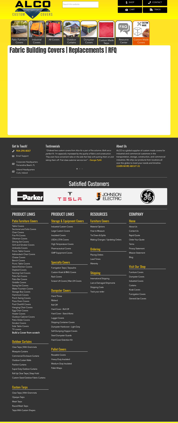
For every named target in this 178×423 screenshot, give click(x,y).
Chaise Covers (18, 258)
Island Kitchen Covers (22, 267)
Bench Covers (18, 261)
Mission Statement (137, 253)
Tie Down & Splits (98, 236)
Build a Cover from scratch (26, 333)
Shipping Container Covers (63, 322)
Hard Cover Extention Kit (61, 340)
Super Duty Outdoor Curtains (24, 369)
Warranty (94, 264)
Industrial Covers (136, 281)
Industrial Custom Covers (62, 227)
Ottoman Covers (19, 239)
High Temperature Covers (62, 244)
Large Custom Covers (60, 231)
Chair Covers (18, 233)
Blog (131, 257)
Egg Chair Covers (20, 311)
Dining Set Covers (20, 242)
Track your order (97, 292)
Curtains (132, 286)
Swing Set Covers (20, 286)
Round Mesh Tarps (20, 406)
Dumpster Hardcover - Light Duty (65, 327)
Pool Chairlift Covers (21, 304)
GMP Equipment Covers (61, 253)
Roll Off (54, 305)
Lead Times (95, 259)
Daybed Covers (19, 270)
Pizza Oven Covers (20, 301)
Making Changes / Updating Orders (105, 240)
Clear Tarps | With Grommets (24, 347)
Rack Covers (56, 277)
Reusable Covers (58, 355)
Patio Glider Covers (21, 320)
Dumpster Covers (136, 277)
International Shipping (99, 279)
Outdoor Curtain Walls (21, 360)
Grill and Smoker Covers (23, 245)
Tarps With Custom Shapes (23, 410)
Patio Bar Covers (19, 279)
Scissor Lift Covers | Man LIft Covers (66, 281)
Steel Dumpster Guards (61, 336)
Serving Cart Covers (21, 273)
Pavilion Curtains (19, 365)
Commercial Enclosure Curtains (25, 356)
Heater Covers (18, 314)
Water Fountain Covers (22, 289)
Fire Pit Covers (18, 236)
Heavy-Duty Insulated (60, 359)
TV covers (16, 329)
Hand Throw (56, 296)
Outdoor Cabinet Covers (23, 317)
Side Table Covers (20, 326)
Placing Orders (96, 255)
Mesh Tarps (17, 402)
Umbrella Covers (19, 248)
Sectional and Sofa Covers (24, 229)
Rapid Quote (134, 236)
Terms (131, 244)
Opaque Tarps (18, 397)
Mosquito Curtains (20, 352)
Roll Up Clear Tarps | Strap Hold (25, 374)
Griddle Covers (19, 283)
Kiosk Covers (134, 290)
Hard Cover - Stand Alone (62, 314)
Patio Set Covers (19, 276)
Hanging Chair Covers (22, 308)
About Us (133, 227)
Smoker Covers (19, 323)
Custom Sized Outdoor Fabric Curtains (28, 378)
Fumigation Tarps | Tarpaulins (63, 268)
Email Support (22, 156)
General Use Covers (137, 299)
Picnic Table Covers (21, 251)
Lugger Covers (57, 318)
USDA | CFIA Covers (60, 240)
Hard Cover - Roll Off (60, 309)
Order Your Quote (136, 240)
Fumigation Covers (137, 294)
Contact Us (133, 231)
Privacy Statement (137, 249)
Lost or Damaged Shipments (102, 283)
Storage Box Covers (21, 292)
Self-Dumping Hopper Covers (64, 331)
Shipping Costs (96, 287)
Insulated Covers (58, 236)
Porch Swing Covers (21, 298)
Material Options (97, 227)
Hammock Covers (20, 295)
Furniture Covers (136, 272)
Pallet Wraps (56, 368)
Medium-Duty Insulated (61, 364)
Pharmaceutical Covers (61, 249)
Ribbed (54, 301)
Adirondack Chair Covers (23, 254)
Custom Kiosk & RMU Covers (63, 272)
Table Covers (18, 226)
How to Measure (97, 231)
